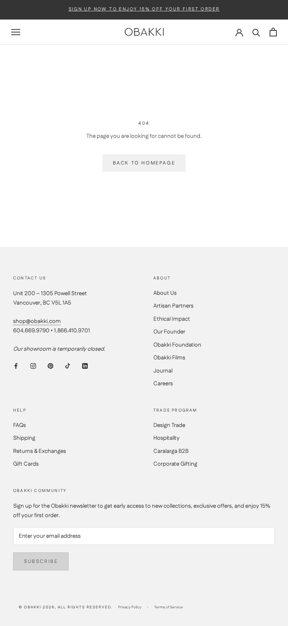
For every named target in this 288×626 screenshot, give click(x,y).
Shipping (24, 438)
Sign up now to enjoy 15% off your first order (144, 9)
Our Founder (169, 332)
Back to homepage (144, 163)
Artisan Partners (173, 306)
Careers (163, 384)
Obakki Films (169, 358)
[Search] (256, 32)
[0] (273, 32)
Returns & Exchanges (39, 451)
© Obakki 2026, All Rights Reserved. (65, 607)
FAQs (19, 425)
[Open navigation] (15, 32)
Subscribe (41, 561)
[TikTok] (67, 366)
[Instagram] (33, 366)
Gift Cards (26, 464)
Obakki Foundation (177, 345)
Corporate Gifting (175, 464)
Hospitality (166, 438)
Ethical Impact (171, 319)
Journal (162, 371)
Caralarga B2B (171, 451)
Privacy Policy (129, 607)
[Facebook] (16, 366)
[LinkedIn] (85, 366)
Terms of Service (168, 607)
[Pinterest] (50, 366)
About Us (165, 293)
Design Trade (169, 425)
